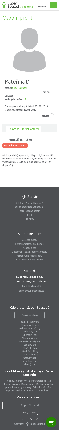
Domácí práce (28, 384)
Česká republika (30, 315)
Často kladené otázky (29, 211)
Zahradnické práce (42, 387)
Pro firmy (29, 218)
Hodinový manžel (14, 380)
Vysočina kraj (29, 361)
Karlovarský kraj (30, 354)
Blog (29, 215)
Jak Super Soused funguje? (29, 203)
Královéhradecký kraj (29, 328)
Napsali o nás (29, 248)
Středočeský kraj (29, 351)
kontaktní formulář (31, 286)
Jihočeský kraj (29, 348)
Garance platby (29, 240)
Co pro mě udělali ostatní (23, 128)
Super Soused (30, 405)
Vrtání (27, 380)
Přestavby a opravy (21, 387)
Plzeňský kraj (29, 344)
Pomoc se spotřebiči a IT (39, 390)
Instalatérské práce (41, 380)
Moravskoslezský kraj (29, 341)
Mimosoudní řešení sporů (29, 255)
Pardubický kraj (29, 331)
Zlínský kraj (29, 364)
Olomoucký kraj (29, 338)
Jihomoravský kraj (29, 325)
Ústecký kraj (29, 358)
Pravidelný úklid (12, 384)
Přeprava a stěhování (15, 390)
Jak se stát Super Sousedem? (29, 207)
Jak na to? (43, 6)
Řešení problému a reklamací (29, 244)
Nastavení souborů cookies (29, 259)
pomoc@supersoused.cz (31, 290)
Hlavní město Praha (29, 321)
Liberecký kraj (30, 335)
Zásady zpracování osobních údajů (29, 251)
